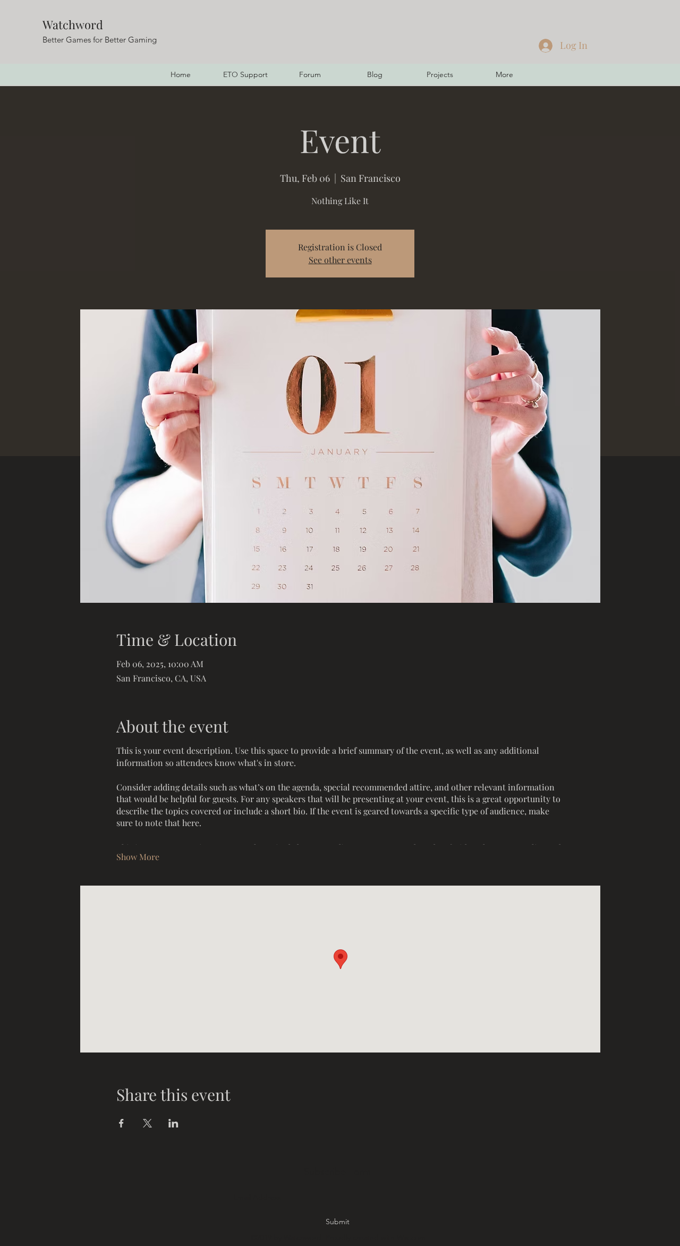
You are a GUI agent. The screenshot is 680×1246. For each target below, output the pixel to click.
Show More (137, 856)
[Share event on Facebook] (121, 1123)
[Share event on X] (147, 1123)
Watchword (72, 24)
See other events (340, 259)
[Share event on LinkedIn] (173, 1123)
